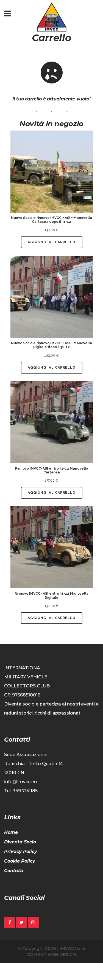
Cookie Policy (19, 861)
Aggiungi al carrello (52, 242)
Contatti (13, 870)
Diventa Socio (20, 842)
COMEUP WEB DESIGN (51, 954)
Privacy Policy (20, 851)
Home (11, 832)
